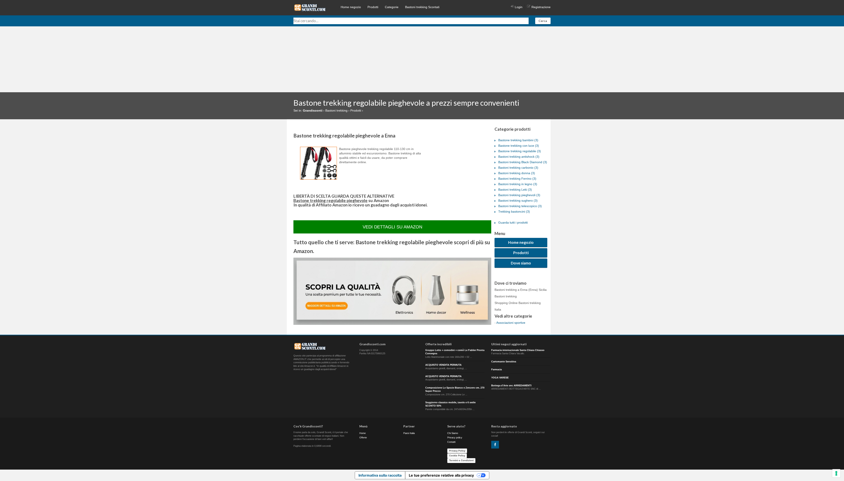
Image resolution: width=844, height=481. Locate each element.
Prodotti (372, 7)
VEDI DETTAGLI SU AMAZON (392, 226)
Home (362, 433)
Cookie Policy (457, 455)
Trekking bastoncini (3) (514, 211)
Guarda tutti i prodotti (513, 222)
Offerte (363, 437)
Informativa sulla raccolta (380, 475)
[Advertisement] (422, 59)
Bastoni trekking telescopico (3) (520, 206)
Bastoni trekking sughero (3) (518, 200)
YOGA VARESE (500, 377)
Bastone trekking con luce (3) (518, 145)
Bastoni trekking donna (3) (516, 173)
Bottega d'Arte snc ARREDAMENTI (511, 385)
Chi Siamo (452, 433)
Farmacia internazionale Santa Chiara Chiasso (517, 350)
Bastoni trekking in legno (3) (517, 184)
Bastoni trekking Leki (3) (515, 189)
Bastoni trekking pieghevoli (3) (519, 195)
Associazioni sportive (510, 322)
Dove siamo (521, 263)
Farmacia (496, 369)
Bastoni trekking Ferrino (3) (517, 178)
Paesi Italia (409, 433)
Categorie (391, 7)
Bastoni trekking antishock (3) (518, 156)
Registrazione (541, 7)
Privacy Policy (457, 450)
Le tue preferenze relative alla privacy (441, 475)
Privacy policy (454, 437)
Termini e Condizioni (461, 460)
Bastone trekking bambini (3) (518, 140)
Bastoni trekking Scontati (422, 7)
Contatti (451, 442)
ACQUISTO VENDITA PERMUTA (443, 364)
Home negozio (351, 7)
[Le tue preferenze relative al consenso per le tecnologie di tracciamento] (836, 473)
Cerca (542, 21)
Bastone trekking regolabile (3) (519, 151)
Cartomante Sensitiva (503, 361)
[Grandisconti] (309, 7)
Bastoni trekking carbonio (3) (518, 167)
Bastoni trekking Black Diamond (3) (522, 162)
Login (518, 7)
